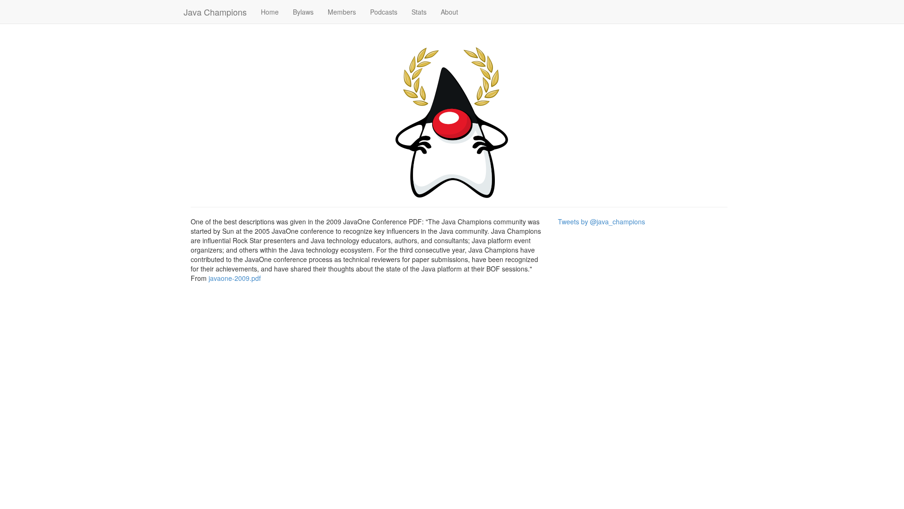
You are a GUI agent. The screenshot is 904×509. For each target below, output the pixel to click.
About (449, 11)
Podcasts (383, 11)
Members (342, 11)
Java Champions (215, 12)
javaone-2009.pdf (235, 278)
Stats (419, 11)
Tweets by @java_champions (601, 221)
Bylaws (303, 11)
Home (270, 11)
